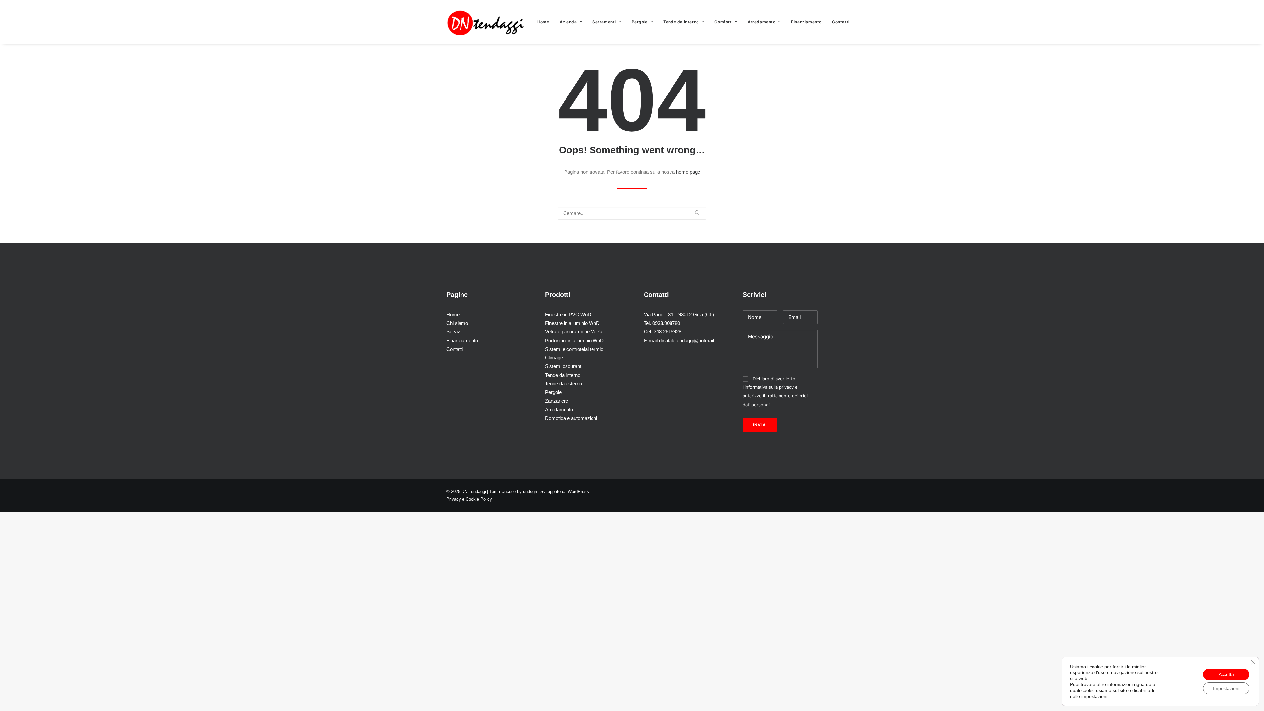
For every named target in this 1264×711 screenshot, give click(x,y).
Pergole (640, 21)
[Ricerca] (632, 213)
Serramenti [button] (604, 21)
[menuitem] (545, 22)
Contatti (841, 21)
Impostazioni (1226, 688)
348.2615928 (667, 331)
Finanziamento (806, 21)
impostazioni (1094, 696)
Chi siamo (457, 323)
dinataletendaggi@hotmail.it (688, 340)
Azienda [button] (568, 21)
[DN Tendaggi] (485, 22)
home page (688, 172)
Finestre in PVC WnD (568, 314)
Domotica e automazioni (571, 418)
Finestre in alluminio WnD (572, 323)
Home (543, 21)
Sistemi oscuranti (563, 366)
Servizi (453, 331)
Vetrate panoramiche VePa (573, 331)
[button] (697, 212)
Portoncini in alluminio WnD (574, 340)
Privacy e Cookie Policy (469, 499)
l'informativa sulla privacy (769, 387)
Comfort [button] (723, 21)
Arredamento (762, 21)
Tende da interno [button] (681, 21)
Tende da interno (562, 375)
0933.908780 (666, 323)
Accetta (1226, 674)
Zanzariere (556, 401)
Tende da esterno (563, 383)
